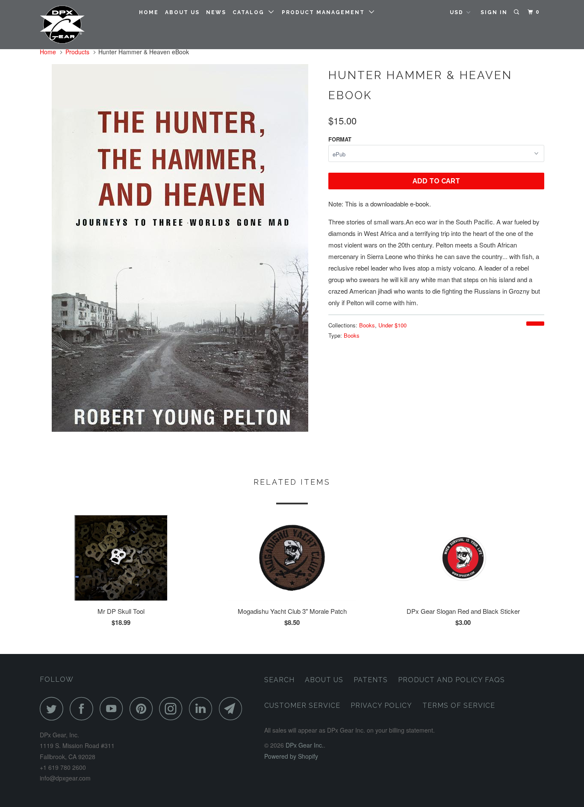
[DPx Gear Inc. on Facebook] (84, 708)
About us (182, 12)
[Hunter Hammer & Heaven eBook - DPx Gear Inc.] (180, 248)
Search (279, 680)
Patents (371, 680)
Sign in (494, 12)
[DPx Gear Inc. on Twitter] (54, 708)
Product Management (325, 12)
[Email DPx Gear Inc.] (233, 708)
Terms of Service (458, 705)
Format (339, 139)
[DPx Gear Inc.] (83, 24)
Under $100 (392, 325)
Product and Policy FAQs (451, 680)
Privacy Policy (381, 705)
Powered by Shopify (291, 756)
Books (367, 325)
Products (77, 51)
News (216, 12)
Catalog (250, 12)
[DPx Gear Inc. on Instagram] (173, 708)
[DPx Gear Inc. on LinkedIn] (203, 708)
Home (149, 12)
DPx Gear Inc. (305, 745)
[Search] (517, 12)
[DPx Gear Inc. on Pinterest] (143, 708)
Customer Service (302, 705)
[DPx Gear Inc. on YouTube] (114, 708)
